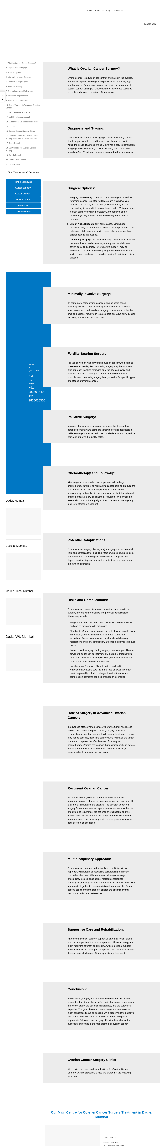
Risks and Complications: (18, 100)
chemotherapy (75, 486)
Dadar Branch (14, 143)
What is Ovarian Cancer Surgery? (22, 63)
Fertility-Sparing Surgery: (18, 82)
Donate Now (150, 24)
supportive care (106, 938)
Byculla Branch (15, 155)
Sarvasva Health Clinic (111, 1143)
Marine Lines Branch (17, 160)
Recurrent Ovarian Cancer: (19, 112)
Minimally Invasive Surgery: (19, 77)
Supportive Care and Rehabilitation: (23, 122)
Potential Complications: (18, 96)
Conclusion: (13, 126)
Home (8, 47)
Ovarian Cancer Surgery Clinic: (22, 131)
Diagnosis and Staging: (17, 68)
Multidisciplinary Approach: (20, 117)
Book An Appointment (140, 11)
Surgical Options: (15, 72)
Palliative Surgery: (15, 86)
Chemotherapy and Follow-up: (20, 91)
